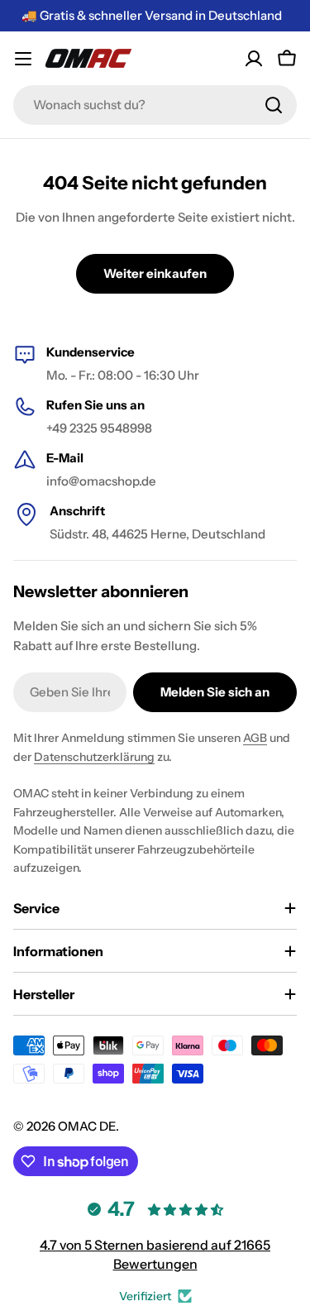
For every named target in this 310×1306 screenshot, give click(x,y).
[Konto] (254, 59)
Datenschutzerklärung (94, 756)
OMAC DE (87, 1126)
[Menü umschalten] (23, 59)
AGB (255, 737)
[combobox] (155, 105)
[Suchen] (274, 105)
